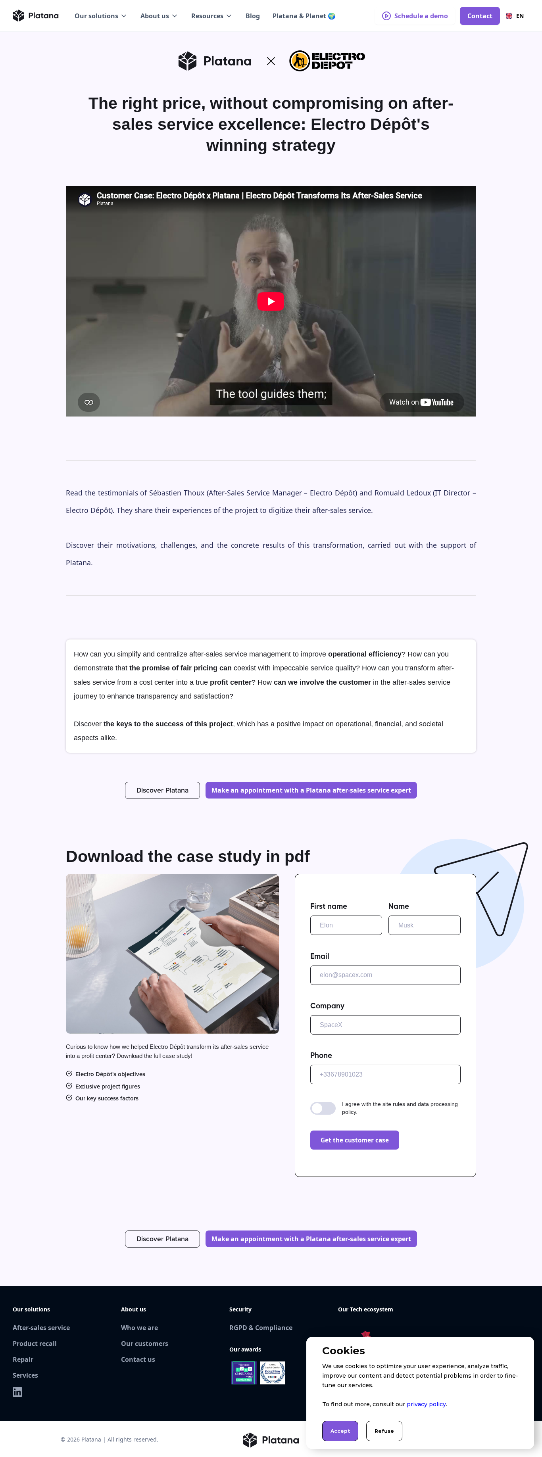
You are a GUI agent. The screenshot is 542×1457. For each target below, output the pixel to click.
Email (319, 956)
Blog (253, 16)
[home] (36, 16)
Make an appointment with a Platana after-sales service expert (311, 790)
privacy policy (426, 1404)
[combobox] (514, 16)
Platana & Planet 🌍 (304, 16)
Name (398, 906)
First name (328, 906)
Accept (340, 1431)
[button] (101, 15)
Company (327, 1006)
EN (519, 15)
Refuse (384, 1431)
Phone (321, 1056)
